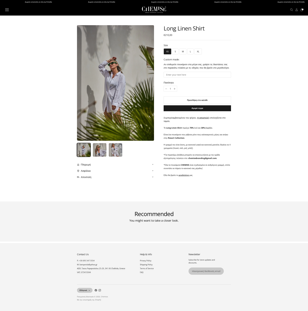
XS (167, 51)
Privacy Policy (145, 260)
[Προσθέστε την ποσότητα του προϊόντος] (166, 89)
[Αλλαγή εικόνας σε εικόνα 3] (115, 150)
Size (166, 45)
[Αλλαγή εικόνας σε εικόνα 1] (83, 150)
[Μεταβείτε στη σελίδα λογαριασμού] (296, 9)
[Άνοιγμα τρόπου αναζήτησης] (291, 9)
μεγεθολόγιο (184, 175)
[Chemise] (154, 10)
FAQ (141, 272)
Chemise (104, 296)
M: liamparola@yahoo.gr (87, 264)
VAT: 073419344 (84, 272)
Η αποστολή (203, 117)
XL (198, 51)
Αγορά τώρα (197, 108)
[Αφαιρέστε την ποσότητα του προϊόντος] (174, 89)
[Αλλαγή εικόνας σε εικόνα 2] (99, 150)
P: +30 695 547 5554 (86, 260)
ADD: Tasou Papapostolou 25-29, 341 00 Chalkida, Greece (101, 268)
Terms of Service (147, 268)
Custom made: (171, 59)
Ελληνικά (83, 290)
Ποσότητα (169, 82)
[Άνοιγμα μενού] (7, 9)
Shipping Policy (146, 264)
